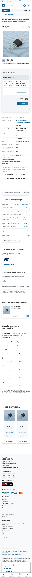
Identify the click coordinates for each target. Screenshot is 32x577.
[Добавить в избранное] (23, 27)
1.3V (26, 214)
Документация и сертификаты (11, 161)
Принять (9, 571)
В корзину (22, 103)
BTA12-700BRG (16, 307)
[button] (3, 45)
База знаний (5, 535)
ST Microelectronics (21, 120)
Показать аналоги (16, 109)
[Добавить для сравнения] (26, 27)
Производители (7, 505)
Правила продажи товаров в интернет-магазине (14, 524)
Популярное (6, 537)
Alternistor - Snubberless (20, 204)
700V (26, 207)
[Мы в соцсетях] (4, 475)
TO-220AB (25, 231)
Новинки (4, 508)
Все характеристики (8, 159)
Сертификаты (6, 533)
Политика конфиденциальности (11, 554)
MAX (24, 174)
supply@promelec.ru (10, 467)
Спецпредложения (8, 510)
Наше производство (8, 514)
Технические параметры (12, 192)
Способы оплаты (7, 530)
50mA (26, 223)
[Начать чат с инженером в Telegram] (27, 316)
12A (27, 211)
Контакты (5, 501)
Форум (4, 539)
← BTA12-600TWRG (10, 441)
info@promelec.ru (9, 463)
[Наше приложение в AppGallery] (7, 484)
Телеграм (10, 174)
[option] (16, 44)
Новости (4, 499)
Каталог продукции (8, 503)
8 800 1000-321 (7, 459)
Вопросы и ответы (7, 528)
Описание (5, 163)
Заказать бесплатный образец (16, 178)
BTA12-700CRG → (24, 441)
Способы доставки (7, 526)
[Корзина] (28, 5)
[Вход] (24, 5)
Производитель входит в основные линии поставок (23, 124)
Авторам (4, 516)
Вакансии (5, 512)
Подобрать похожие (10, 240)
